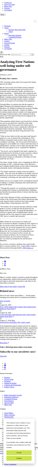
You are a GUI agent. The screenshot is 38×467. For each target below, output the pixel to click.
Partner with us (9, 387)
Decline (19, 458)
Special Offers (9, 403)
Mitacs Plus (8, 6)
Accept (19, 452)
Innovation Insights (14, 35)
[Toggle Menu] (35, 21)
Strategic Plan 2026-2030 (16, 30)
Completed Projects (14, 37)
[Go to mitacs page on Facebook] (5, 261)
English (6, 45)
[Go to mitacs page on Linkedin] (5, 265)
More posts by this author (8, 286)
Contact (6, 41)
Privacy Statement (10, 464)
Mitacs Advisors (9, 415)
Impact (6, 33)
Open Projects (9, 401)
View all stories (5, 301)
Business (7, 377)
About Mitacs (8, 413)
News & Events (9, 4)
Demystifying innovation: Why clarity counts (15, 322)
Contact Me (21, 286)
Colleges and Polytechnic (12, 385)
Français (7, 8)
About (6, 28)
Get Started (8, 10)
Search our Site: (5, 54)
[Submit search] (32, 55)
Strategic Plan (8, 417)
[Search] (1, 52)
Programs (7, 26)
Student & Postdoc (10, 383)
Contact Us (8, 2)
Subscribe (3, 356)
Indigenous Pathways (11, 397)
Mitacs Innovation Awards (13, 395)
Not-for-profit (8, 379)
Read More (11, 309)
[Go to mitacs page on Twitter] (5, 263)
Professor (7, 381)
